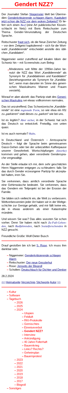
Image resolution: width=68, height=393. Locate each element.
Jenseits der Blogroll (29, 266)
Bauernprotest (33, 356)
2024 (20, 309)
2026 (20, 302)
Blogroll (21, 384)
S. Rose (41, 245)
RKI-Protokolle (33, 320)
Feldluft (28, 316)
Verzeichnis (28, 282)
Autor (53, 282)
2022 (20, 363)
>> (59, 282)
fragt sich (23, 42)
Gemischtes (31, 323)
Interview (29, 334)
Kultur (12, 291)
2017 (20, 381)
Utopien (29, 313)
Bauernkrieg (31, 345)
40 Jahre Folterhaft (35, 341)
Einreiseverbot (33, 327)
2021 (20, 366)
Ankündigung (32, 338)
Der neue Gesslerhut (39, 262)
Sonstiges (15, 388)
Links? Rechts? (33, 349)
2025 (20, 306)
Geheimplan (31, 352)
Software (14, 295)
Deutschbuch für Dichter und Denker (43, 269)
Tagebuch (15, 298)
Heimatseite (13, 282)
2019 (20, 374)
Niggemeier (36, 14)
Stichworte (42, 282)
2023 (20, 359)
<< (3, 282)
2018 (20, 377)
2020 (20, 370)
